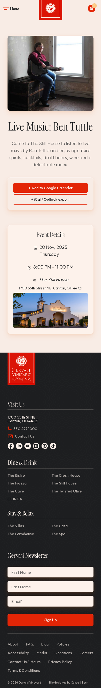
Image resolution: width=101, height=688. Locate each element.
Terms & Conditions (24, 670)
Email (17, 601)
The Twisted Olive (66, 491)
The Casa (59, 525)
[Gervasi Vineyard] (21, 369)
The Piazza (17, 483)
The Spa (58, 533)
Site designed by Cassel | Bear (68, 682)
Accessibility (18, 652)
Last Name (21, 586)
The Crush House (65, 475)
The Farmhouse (21, 533)
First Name (21, 572)
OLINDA (15, 498)
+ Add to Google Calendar (50, 187)
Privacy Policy (60, 661)
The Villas (16, 525)
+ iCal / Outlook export (50, 199)
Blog (45, 644)
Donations (63, 652)
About (13, 644)
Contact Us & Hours (24, 661)
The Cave (16, 491)
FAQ (30, 644)
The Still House (64, 483)
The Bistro (16, 475)
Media (41, 652)
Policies (62, 644)
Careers (86, 652)
